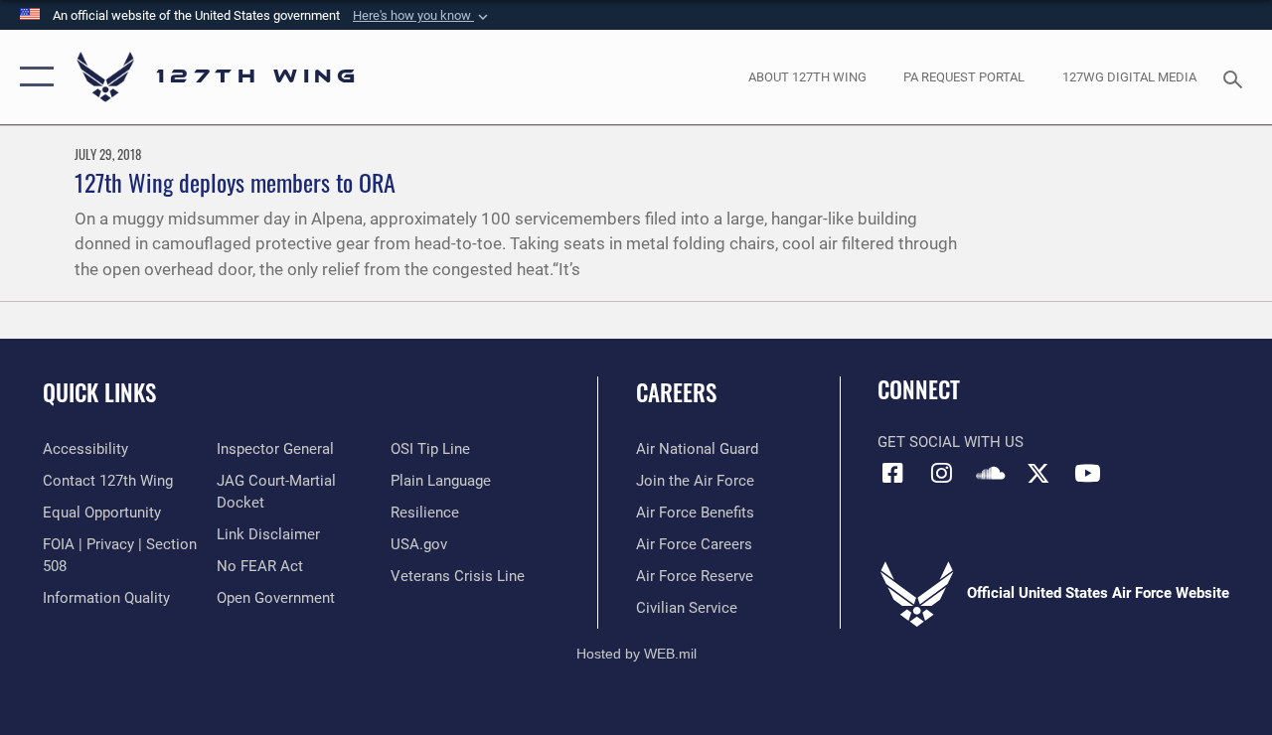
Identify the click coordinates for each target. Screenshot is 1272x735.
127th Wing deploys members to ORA (235, 182)
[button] (422, 16)
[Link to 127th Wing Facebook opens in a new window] (892, 473)
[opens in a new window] (941, 473)
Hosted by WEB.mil (636, 654)
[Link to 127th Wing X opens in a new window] (1038, 473)
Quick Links (99, 392)
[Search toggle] (1236, 77)
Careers (676, 392)
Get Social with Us (950, 442)
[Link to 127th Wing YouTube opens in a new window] (1087, 473)
